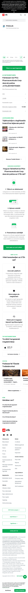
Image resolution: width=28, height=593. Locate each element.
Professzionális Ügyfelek (6, 470)
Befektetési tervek (7, 478)
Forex (3, 454)
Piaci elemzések (6, 491)
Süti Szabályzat (19, 486)
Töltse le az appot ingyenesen (14, 68)
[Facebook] (7, 434)
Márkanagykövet (19, 445)
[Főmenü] (25, 15)
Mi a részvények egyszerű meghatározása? (9, 405)
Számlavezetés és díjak (7, 460)
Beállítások (8, 590)
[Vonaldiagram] (21, 57)
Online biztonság (6, 503)
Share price (18, 465)
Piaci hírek (18, 459)
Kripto (4, 448)
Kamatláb (5, 481)
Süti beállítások (20, 576)
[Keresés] (21, 15)
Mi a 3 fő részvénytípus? (9, 417)
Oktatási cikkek (6, 488)
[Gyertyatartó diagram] (24, 57)
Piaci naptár (5, 497)
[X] (11, 434)
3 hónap (17, 57)
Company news (19, 478)
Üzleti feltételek (19, 475)
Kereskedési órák (6, 111)
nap (4, 57)
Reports (17, 462)
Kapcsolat (17, 452)
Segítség (4, 500)
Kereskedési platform (18, 448)
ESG (16, 468)
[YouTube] (3, 434)
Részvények (5, 442)
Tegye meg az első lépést (14, 247)
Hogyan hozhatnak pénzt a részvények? (10, 411)
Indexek (4, 457)
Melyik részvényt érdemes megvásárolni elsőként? (9, 422)
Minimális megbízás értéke (9, 107)
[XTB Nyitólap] (4, 14)
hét (7, 57)
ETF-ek (4, 451)
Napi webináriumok (7, 494)
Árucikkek (5, 445)
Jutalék (4, 98)
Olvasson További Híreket (13, 159)
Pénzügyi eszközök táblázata (7, 465)
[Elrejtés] (14, 12)
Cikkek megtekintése (14, 390)
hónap (11, 57)
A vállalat (17, 442)
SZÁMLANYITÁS (14, 531)
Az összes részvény (13, 354)
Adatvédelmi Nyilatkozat (18, 482)
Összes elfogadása (20, 590)
